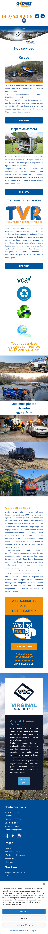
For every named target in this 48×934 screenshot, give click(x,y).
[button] (44, 884)
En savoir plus (24, 781)
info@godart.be (17, 830)
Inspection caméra (13, 851)
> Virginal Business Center (15, 872)
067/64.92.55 (17, 17)
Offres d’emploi (12, 858)
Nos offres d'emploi (24, 646)
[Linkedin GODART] (14, 837)
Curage (9, 848)
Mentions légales (31, 931)
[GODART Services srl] (37, 17)
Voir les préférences (24, 925)
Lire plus (24, 120)
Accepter (24, 911)
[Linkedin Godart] (43, 17)
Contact (9, 862)
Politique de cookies (17, 931)
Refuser (24, 918)
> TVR (7, 876)
